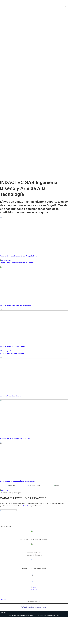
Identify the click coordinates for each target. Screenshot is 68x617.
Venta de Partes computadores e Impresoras (17, 481)
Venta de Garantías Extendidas (12, 396)
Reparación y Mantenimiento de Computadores (18, 256)
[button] (2, 307)
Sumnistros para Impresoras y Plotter (15, 438)
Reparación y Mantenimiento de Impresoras (17, 263)
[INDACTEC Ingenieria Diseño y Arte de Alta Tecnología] (6, 5)
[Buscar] (65, 6)
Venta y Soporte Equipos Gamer (12, 346)
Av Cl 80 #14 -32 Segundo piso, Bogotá (34, 568)
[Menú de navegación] (61, 5)
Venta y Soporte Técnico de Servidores (15, 305)
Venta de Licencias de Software (12, 353)
